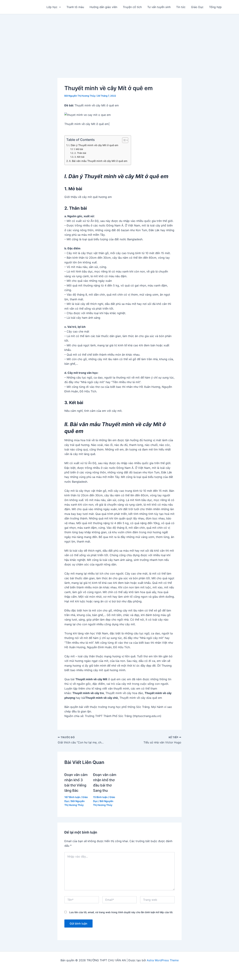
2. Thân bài (80, 153)
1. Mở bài (78, 149)
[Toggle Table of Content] (123, 140)
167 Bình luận (72, 797)
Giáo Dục (197, 7)
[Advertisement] (119, 40)
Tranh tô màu (75, 7)
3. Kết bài (79, 156)
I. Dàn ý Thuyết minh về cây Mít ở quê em (93, 145)
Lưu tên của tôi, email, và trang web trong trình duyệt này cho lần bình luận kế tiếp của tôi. (121, 912)
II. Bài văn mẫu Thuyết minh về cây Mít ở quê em (98, 160)
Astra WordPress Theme (163, 960)
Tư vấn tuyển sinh (159, 7)
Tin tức (180, 7)
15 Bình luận (100, 797)
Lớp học (52, 7)
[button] (59, 7)
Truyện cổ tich (132, 7)
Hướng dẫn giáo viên (103, 7)
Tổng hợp (215, 7)
